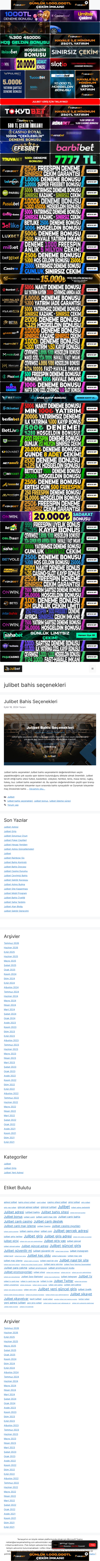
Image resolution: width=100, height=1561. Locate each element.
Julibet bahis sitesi (55, 1212)
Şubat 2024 (10, 1014)
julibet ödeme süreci (60, 801)
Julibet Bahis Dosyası (15, 866)
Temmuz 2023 (11, 1045)
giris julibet (85, 1202)
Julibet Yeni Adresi (13, 1172)
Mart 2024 (9, 1009)
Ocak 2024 (9, 1018)
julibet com (46, 1231)
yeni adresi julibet (15, 1302)
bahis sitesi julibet (26, 1202)
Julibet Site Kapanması (16, 889)
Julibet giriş (33, 1236)
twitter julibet (84, 1299)
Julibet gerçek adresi (70, 1231)
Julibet (10, 797)
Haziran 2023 (11, 1049)
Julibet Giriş (10, 831)
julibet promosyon (38, 1268)
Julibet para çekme (15, 1267)
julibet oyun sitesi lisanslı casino (31, 1264)
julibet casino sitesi (29, 1231)
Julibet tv (85, 1276)
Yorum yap (12, 805)
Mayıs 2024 (10, 1000)
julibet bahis (32, 1212)
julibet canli (29, 1217)
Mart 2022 (9, 1115)
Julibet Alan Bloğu (13, 906)
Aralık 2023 (10, 1022)
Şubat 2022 (10, 1120)
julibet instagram (79, 1251)
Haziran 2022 (11, 1102)
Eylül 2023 (9, 1036)
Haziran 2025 (11, 956)
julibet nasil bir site (49, 1260)
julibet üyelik (85, 1289)
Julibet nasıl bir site (74, 1260)
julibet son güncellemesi (12, 1277)
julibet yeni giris (30, 1290)
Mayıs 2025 (10, 961)
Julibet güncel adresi (34, 1246)
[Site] (50, 170)
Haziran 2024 (11, 996)
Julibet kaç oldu (39, 1255)
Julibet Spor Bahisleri (32, 1276)
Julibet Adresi (11, 827)
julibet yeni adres (56, 1285)
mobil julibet (48, 1299)
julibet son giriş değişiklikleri (81, 1272)
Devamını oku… (37, 789)
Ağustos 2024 (11, 987)
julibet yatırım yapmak (40, 1285)
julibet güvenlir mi (43, 1250)
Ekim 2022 (9, 1084)
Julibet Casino (44, 1226)
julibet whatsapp (25, 1285)
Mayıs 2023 (10, 1053)
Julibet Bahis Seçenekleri (30, 701)
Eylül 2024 (9, 983)
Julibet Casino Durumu (16, 871)
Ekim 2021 (9, 1137)
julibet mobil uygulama (31, 1261)
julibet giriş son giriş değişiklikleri (31, 1241)
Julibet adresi (14, 1212)
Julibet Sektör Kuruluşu (16, 880)
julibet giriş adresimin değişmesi (83, 1303)
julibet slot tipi (66, 1272)
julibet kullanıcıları (59, 1256)
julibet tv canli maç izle (30, 1281)
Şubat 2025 (10, 965)
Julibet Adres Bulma (14, 884)
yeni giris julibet (34, 1303)
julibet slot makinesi (53, 1272)
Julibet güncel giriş (65, 1246)
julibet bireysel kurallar (77, 1213)
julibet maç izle (75, 1256)
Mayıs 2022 (10, 1106)
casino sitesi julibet (57, 1202)
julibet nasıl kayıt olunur (12, 1264)
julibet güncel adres (12, 1246)
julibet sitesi (39, 1272)
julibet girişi (11, 1241)
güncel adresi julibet (28, 1207)
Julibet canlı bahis (69, 1216)
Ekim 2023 (9, 1031)
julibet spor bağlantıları (52, 1277)
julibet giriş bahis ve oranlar (82, 1237)
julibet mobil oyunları (11, 1307)
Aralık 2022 (10, 1075)
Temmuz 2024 (11, 991)
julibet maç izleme (13, 1260)
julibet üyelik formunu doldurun (14, 1295)
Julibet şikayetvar (16, 1299)
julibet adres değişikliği (80, 1207)
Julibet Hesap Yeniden (15, 844)
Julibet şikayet (81, 1294)
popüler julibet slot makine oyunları (65, 1299)
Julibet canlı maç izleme (20, 1226)
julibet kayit (8, 1256)
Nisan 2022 (10, 1111)
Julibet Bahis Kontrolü (15, 862)
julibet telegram (69, 1276)
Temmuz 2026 (11, 943)
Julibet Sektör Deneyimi (16, 911)
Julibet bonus (41, 801)
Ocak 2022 (9, 1124)
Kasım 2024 (10, 974)
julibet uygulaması (11, 1285)
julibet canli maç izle (46, 1217)
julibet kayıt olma (20, 1256)
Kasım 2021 (10, 1133)
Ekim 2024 (9, 978)
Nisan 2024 (10, 1005)
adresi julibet (10, 1202)
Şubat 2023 (10, 1067)
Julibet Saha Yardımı (14, 902)
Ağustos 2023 (11, 1040)
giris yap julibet (10, 1207)
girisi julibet (74, 1202)
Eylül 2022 (9, 1089)
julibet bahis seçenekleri (20, 801)
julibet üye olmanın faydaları (35, 1295)
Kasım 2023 (10, 1027)
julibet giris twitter (13, 1236)
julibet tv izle (46, 1281)
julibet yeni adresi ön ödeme (13, 1290)
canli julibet (41, 1202)
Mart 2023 (9, 1062)
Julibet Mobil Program (15, 893)
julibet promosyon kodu (61, 1268)
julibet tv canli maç (11, 1281)
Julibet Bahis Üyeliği (14, 897)
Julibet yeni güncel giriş (57, 1289)
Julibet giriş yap (55, 1241)
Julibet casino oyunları (66, 1226)
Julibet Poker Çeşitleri (15, 840)
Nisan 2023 (10, 1058)
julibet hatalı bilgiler (62, 1251)
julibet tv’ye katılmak (26, 1307)
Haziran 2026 (11, 947)
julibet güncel (74, 1241)
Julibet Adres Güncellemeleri (19, 849)
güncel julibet (49, 1207)
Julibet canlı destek (48, 1221)
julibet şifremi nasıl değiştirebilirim (57, 1295)
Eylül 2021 (9, 1142)
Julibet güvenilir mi (18, 1251)
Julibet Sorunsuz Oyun (15, 836)
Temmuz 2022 (11, 1098)
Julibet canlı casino (18, 1221)
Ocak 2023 (9, 1071)
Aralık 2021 (9, 1128)
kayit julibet (36, 1299)
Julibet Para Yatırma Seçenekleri (77, 1264)
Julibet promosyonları (18, 1272)
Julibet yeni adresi (72, 1284)
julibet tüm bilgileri (81, 1281)
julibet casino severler (11, 1231)
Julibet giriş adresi (58, 1236)
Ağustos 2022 (11, 1093)
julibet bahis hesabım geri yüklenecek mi (56, 1303)
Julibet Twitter (63, 1281)
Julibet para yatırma (53, 1264)
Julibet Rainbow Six (14, 858)
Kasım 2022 (10, 1080)
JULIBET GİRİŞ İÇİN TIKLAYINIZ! (50, 101)
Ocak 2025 (9, 969)
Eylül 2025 (9, 952)
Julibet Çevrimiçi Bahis (15, 875)
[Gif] (50, 279)
